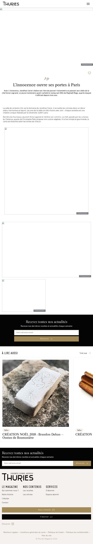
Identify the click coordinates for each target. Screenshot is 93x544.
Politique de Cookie (56, 532)
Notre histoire (7, 495)
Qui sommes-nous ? (10, 491)
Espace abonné (52, 495)
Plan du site (46, 536)
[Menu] (88, 4)
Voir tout (83, 353)
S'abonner (50, 491)
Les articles (28, 495)
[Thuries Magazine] (17, 477)
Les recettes (28, 491)
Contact (5, 503)
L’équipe (5, 499)
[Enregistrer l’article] (89, 73)
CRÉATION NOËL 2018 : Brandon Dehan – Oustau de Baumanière (32, 436)
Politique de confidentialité (77, 532)
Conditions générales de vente (33, 532)
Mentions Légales (10, 532)
